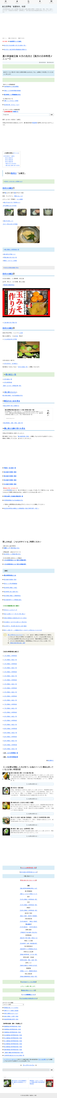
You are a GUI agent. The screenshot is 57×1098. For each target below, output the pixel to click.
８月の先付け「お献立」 (9, 156)
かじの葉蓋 (20, 199)
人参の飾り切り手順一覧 (10, 322)
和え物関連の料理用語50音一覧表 (13, 1038)
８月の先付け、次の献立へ (11, 363)
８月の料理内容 (8, 382)
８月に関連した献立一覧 (10, 716)
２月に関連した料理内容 (10, 664)
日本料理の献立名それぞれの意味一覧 (14, 1055)
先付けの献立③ (9, 161)
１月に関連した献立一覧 (10, 659)
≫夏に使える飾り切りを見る (12, 165)
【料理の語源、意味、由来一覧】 (28, 960)
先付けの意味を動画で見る (11, 267)
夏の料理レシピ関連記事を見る (12, 554)
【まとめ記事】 (42, 1059)
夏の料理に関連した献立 (10, 587)
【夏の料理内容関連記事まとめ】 (28, 888)
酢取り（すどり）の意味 (10, 260)
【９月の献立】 (24, 927)
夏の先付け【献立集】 (17, 787)
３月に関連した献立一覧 (10, 676)
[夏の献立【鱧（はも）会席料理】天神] (6, 831)
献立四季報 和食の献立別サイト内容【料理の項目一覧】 (20, 410)
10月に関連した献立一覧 (10, 732)
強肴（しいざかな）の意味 (11, 100)
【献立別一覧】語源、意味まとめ (28, 938)
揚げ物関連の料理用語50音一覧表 (13, 1043)
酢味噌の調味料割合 (9, 285)
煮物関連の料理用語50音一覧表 (12, 1032)
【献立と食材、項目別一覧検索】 (28, 916)
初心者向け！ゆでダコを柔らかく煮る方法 (15, 622)
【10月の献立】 (33, 927)
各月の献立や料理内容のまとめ (28, 872)
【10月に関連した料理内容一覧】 (28, 910)
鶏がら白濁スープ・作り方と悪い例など (14, 614)
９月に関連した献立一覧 (10, 724)
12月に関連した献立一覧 (10, 748)
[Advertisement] (28, 25)
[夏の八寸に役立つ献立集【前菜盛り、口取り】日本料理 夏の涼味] (6, 820)
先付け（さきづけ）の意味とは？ (14, 181)
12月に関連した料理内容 (10, 744)
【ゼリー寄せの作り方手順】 (10, 224)
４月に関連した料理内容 (10, 680)
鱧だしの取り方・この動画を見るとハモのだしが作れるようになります (23, 630)
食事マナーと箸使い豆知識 (11, 1010)
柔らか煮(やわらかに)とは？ (15, 634)
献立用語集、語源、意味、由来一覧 (13, 423)
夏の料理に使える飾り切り (11, 591)
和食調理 (34, 122)
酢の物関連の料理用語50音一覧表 (13, 1046)
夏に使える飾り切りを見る (14, 428)
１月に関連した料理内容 (10, 655)
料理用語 (9, 490)
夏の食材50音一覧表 (23, 436)
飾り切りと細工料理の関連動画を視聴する (15, 49)
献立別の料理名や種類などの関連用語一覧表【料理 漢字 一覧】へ (21, 508)
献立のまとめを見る (12, 401)
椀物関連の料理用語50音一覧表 (12, 1026)
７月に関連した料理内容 (10, 704)
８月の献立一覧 (8, 379)
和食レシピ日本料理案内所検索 (12, 90)
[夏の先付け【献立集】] (6, 791)
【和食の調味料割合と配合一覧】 (28, 976)
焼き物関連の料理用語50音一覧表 (13, 1035)
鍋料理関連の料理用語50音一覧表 (13, 1049)
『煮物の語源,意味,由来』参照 (17, 643)
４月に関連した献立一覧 (10, 684)
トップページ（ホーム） (10, 1059)
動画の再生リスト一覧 (28, 990)
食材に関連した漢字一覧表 (11, 1016)
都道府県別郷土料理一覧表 (11, 1019)
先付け (14, 173)
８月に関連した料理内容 (10, 712)
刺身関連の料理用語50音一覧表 (12, 1029)
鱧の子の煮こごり (8, 221)
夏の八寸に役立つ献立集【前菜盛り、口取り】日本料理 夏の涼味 (30, 817)
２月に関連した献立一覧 (10, 668)
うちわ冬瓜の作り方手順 (10, 339)
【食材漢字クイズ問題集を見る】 (28, 949)
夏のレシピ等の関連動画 (10, 583)
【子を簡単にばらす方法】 (10, 205)
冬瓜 (17, 336)
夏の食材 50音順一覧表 (10, 579)
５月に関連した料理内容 (10, 688)
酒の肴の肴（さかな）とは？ (11, 104)
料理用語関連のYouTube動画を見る (13, 500)
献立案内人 (51, 760)
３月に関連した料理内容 (10, 672)
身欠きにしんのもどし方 (10, 610)
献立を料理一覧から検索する (11, 405)
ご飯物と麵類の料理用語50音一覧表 (13, 1052)
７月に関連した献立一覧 (10, 708)
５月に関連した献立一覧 (10, 692)
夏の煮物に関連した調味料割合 (12, 595)
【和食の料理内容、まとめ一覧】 (28, 954)
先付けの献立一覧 (22, 366)
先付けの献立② (9, 159)
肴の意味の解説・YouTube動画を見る (13, 395)
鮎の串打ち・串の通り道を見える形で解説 (15, 626)
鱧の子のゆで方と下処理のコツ (12, 202)
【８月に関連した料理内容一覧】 (28, 899)
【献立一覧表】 (33, 921)
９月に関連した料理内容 (10, 720)
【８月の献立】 (24, 921)
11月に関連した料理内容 (10, 736)
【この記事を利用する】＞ (32, 784)
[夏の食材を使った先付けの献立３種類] (6, 805)
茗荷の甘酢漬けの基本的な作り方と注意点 (15, 618)
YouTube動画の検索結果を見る (28, 998)
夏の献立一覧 (10, 374)
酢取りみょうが (18, 196)
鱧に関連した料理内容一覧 (12, 249)
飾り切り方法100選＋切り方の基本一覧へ (15, 45)
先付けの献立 (8, 188)
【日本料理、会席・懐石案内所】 (28, 943)
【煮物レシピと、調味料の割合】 (28, 971)
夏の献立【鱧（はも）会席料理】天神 (22, 828)
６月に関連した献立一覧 (10, 700)
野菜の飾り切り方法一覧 (10, 257)
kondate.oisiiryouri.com (10, 418)
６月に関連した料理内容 (10, 696)
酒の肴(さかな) (10, 392)
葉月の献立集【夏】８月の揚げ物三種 (22, 773)
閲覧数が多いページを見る (11, 1007)
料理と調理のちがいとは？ (11, 1013)
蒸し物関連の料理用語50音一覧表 (13, 1041)
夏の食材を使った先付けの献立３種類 (22, 802)
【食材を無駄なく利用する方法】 (28, 965)
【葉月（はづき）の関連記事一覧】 (12, 385)
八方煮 (21, 332)
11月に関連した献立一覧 (10, 740)
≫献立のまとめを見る (10, 163)
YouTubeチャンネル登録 (28, 982)
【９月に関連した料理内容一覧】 (28, 905)
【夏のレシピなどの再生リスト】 (28, 894)
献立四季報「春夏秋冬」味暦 (13, 7)
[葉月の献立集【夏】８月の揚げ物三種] (6, 776)
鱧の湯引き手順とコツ (10, 254)
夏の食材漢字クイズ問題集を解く (13, 599)
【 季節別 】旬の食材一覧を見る (28, 932)
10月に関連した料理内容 (10, 728)
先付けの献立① (9, 158)
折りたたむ (16, 153)
